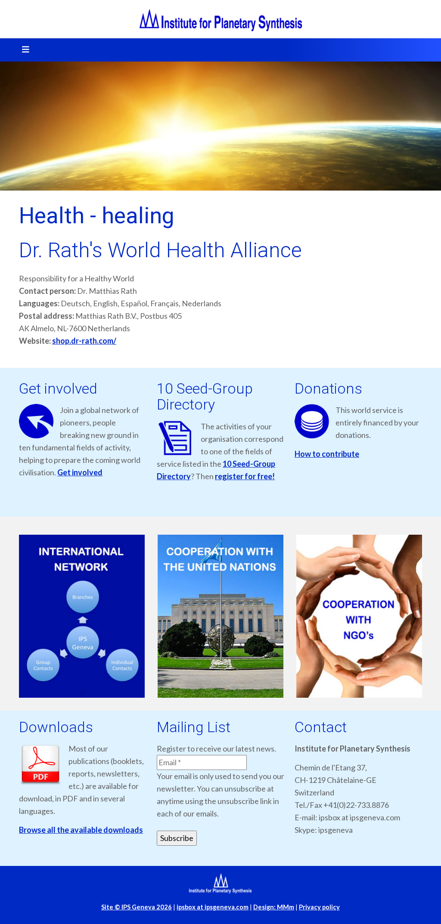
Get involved (79, 472)
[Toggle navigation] (23, 50)
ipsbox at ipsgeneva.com (212, 907)
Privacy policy (319, 907)
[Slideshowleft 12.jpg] (257, 616)
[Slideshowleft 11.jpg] (118, 616)
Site (136, 907)
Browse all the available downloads (81, 830)
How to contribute (327, 454)
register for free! (245, 476)
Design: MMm (273, 907)
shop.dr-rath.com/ (84, 340)
